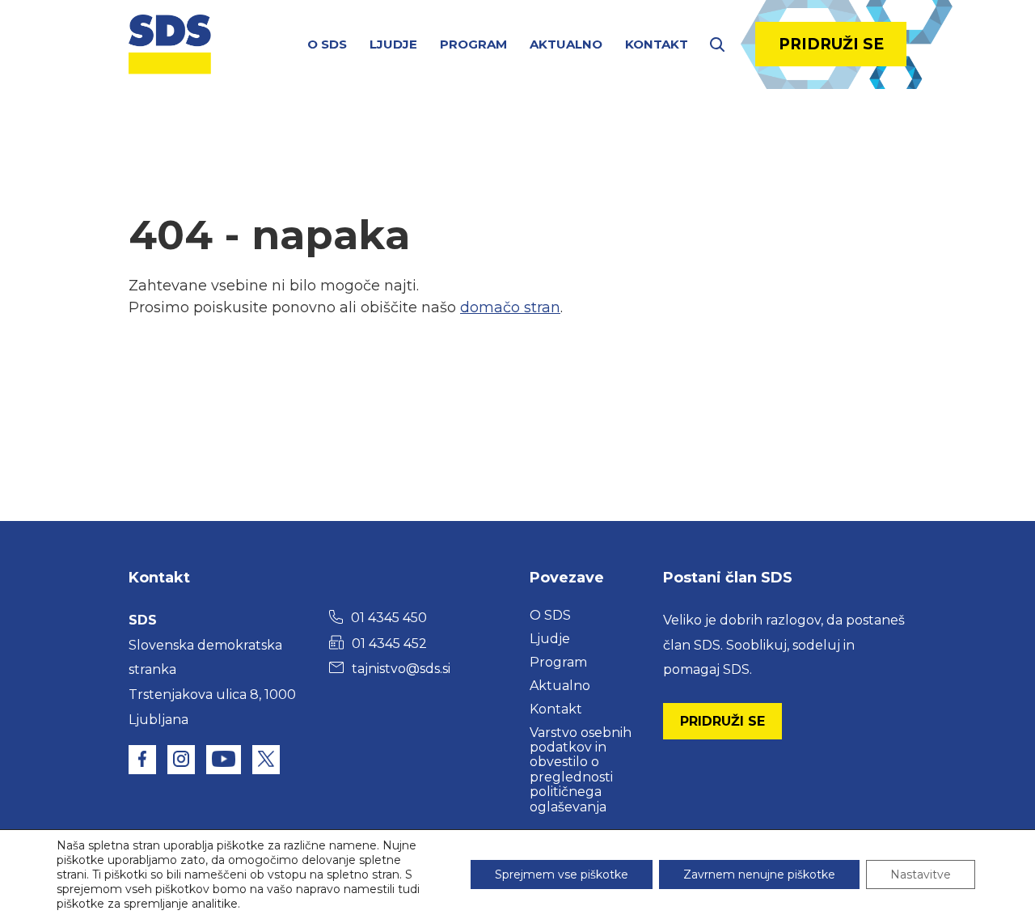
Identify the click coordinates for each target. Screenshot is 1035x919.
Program (473, 44)
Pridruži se (831, 44)
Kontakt (656, 44)
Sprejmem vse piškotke (561, 874)
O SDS (327, 44)
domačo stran (510, 307)
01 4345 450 (389, 617)
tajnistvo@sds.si (401, 668)
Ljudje (393, 44)
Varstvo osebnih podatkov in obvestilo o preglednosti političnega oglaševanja (581, 770)
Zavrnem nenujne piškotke (759, 874)
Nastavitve (920, 874)
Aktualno (566, 44)
